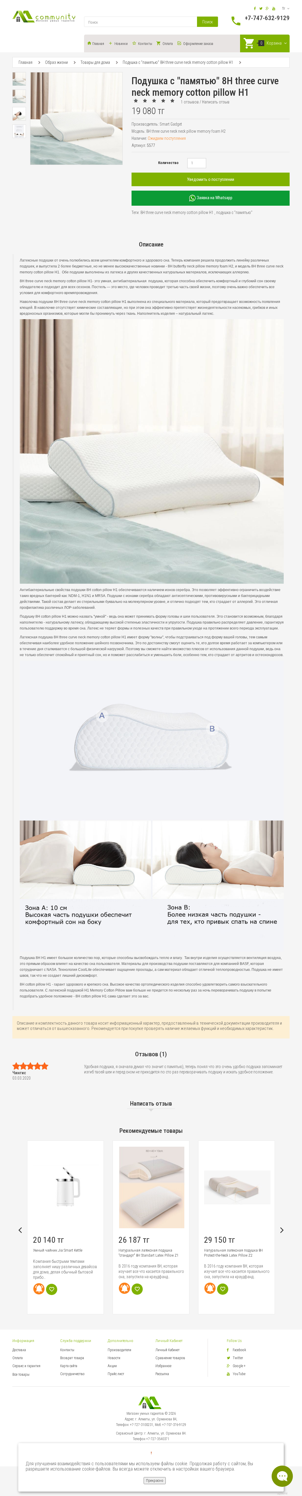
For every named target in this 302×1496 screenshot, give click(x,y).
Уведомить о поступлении (210, 179)
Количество (168, 162)
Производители (119, 1350)
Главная (25, 62)
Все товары (20, 1374)
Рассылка (162, 1374)
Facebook (239, 1350)
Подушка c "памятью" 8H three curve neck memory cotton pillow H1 (178, 62)
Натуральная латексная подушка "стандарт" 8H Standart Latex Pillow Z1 (63, 1253)
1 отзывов (190, 102)
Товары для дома (95, 62)
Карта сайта (68, 1366)
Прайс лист (116, 1374)
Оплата (17, 1358)
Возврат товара (72, 1358)
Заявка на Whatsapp (214, 197)
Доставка (19, 1350)
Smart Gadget (171, 124)
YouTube (239, 1374)
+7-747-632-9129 (267, 18)
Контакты (67, 1350)
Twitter (238, 1358)
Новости (114, 1358)
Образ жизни (56, 62)
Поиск (207, 22)
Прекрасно (154, 1480)
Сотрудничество (72, 1374)
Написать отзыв (215, 102)
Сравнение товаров (170, 1358)
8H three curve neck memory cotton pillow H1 (177, 212)
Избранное (163, 1366)
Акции (112, 1366)
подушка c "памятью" (234, 212)
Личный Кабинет (167, 1350)
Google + (239, 1366)
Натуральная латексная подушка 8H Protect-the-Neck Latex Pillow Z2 (148, 1253)
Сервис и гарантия (26, 1366)
